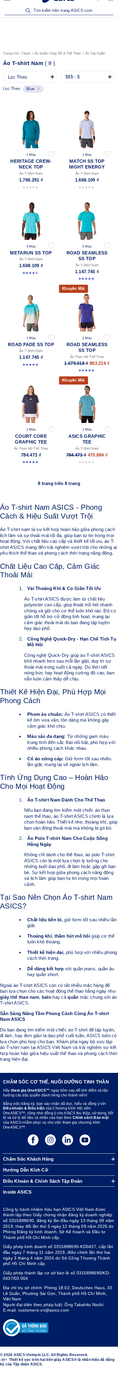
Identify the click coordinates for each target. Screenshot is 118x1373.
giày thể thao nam (19, 997)
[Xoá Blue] (38, 89)
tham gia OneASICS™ (30, 1090)
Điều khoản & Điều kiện (23, 1108)
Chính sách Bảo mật (91, 1118)
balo (46, 997)
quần (72, 997)
